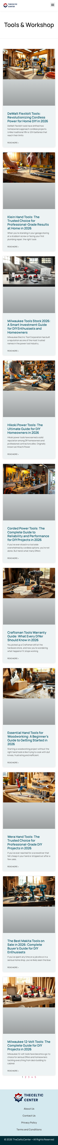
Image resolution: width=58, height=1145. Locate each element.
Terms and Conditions (29, 1129)
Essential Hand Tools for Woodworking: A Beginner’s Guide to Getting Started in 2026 (27, 738)
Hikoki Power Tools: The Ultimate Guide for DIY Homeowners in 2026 (25, 429)
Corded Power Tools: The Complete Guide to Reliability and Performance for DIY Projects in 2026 (28, 534)
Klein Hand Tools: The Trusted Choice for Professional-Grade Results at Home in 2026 (28, 222)
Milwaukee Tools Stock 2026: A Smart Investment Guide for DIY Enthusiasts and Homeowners (28, 326)
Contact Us (29, 1115)
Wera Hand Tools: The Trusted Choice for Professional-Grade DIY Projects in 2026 (24, 842)
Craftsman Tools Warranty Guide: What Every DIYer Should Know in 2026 (26, 636)
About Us (29, 1108)
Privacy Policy (29, 1122)
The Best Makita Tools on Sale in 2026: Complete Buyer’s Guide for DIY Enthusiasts (25, 946)
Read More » (13, 142)
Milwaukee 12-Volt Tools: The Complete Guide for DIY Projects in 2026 (28, 1045)
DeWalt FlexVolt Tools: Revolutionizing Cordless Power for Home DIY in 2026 (27, 117)
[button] (52, 4)
